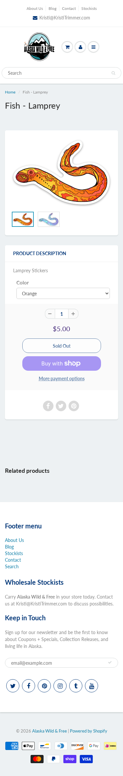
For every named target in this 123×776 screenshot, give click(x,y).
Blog (52, 8)
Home (10, 92)
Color (22, 282)
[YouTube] (91, 685)
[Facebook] (28, 685)
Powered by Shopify (88, 731)
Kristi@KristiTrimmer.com (64, 17)
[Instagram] (60, 685)
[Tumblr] (75, 685)
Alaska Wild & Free (49, 731)
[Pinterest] (44, 685)
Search (12, 566)
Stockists (89, 8)
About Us (35, 8)
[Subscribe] (110, 662)
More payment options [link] (62, 378)
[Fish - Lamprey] (61, 172)
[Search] (113, 73)
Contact (69, 8)
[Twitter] (12, 685)
